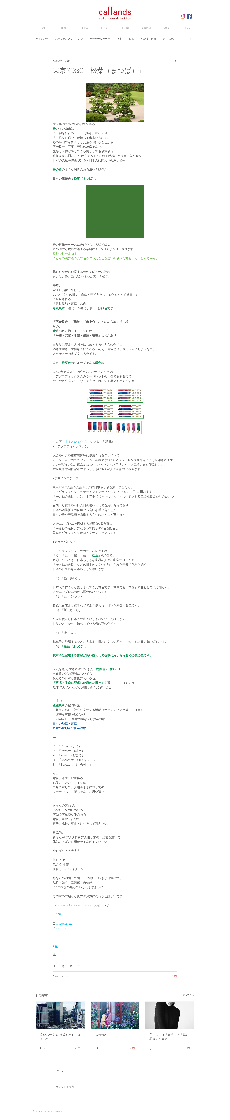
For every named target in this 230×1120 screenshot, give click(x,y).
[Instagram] (182, 16)
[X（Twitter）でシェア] (62, 966)
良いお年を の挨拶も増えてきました (60, 1037)
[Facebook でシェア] (54, 966)
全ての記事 (42, 38)
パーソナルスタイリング (69, 38)
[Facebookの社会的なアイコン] (189, 16)
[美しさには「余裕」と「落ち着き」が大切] (169, 1015)
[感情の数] (115, 1015)
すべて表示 (188, 995)
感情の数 (101, 1035)
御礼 (131, 38)
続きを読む (169, 38)
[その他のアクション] (175, 61)
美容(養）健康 (148, 38)
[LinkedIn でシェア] (70, 966)
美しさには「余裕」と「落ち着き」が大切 (169, 1037)
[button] (189, 39)
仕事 (119, 38)
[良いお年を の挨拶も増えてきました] (60, 1015)
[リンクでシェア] (79, 966)
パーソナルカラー (100, 38)
